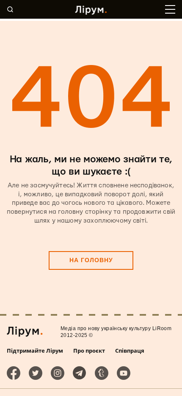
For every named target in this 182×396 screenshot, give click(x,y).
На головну (91, 260)
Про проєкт (89, 350)
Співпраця (129, 350)
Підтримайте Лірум (35, 350)
